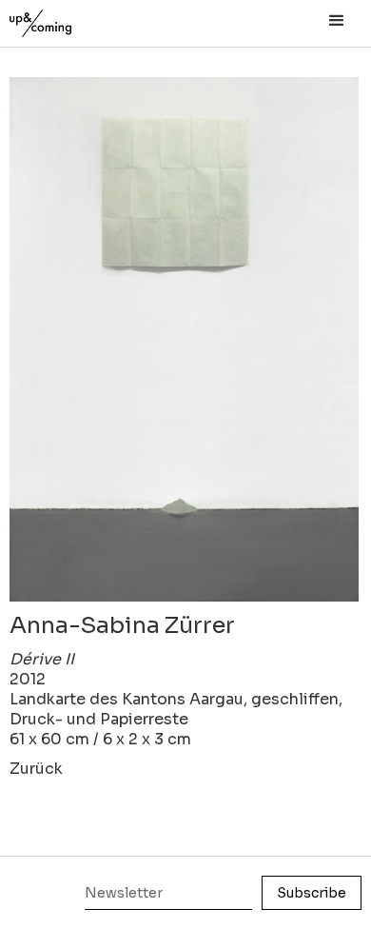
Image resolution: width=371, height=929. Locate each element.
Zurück (36, 769)
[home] (62, 18)
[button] (337, 21)
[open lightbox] (184, 339)
